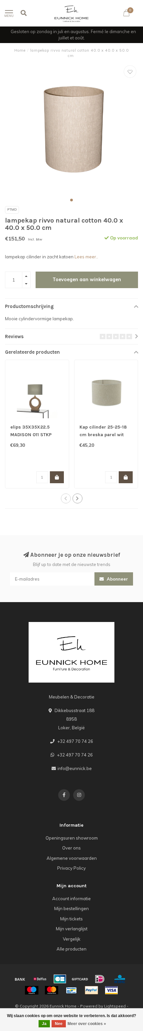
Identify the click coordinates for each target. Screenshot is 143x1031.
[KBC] (119, 979)
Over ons (71, 848)
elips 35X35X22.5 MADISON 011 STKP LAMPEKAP (31, 434)
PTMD (12, 209)
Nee (59, 1023)
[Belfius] (40, 979)
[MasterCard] (51, 990)
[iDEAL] (99, 979)
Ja (44, 1023)
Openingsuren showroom (72, 838)
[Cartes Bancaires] (60, 979)
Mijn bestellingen (71, 908)
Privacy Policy (71, 868)
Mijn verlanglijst (71, 928)
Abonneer (116, 579)
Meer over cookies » (87, 1023)
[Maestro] (31, 990)
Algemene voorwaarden (72, 858)
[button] (71, 200)
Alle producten (71, 949)
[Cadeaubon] (80, 979)
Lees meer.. (86, 256)
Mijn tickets (71, 918)
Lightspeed (115, 1006)
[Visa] (111, 990)
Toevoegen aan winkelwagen (87, 280)
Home (20, 50)
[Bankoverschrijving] (20, 979)
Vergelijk (71, 939)
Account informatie (71, 898)
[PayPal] (91, 990)
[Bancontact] (71, 990)
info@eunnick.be (75, 768)
